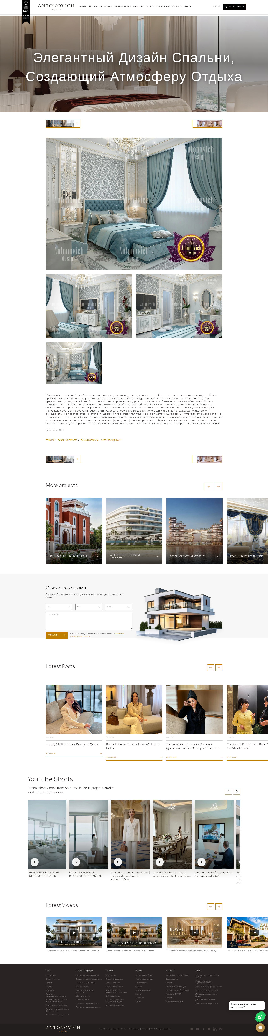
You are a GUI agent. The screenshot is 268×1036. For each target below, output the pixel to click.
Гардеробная (141, 983)
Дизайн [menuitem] (83, 6)
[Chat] (260, 1027)
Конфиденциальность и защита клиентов (57, 1001)
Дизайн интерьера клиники (88, 1007)
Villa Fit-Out (111, 975)
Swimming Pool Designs (176, 987)
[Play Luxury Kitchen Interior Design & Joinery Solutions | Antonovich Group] (172, 834)
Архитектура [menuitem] (95, 6)
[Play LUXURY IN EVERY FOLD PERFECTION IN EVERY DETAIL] (88, 834)
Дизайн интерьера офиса (87, 1003)
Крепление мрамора (115, 1005)
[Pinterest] (220, 1029)
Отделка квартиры (114, 979)
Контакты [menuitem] (186, 6)
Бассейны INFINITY (174, 994)
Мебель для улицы (144, 979)
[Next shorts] (236, 791)
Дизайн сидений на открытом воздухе (114, 1001)
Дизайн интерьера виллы (87, 975)
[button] (209, 486)
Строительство (53, 979)
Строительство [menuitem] (123, 6)
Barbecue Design (113, 996)
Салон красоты (82, 1000)
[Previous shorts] (228, 791)
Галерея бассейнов (174, 1002)
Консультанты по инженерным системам (116, 991)
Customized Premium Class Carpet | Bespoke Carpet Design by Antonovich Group (130, 876)
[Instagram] (197, 1029)
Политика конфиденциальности (56, 995)
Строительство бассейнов (177, 990)
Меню (48, 971)
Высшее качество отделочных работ (203, 982)
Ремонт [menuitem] (108, 6)
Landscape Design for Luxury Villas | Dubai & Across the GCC (213, 874)
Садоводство (172, 979)
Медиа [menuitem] (175, 6)
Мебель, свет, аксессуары (206, 990)
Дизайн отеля (82, 987)
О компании (51, 975)
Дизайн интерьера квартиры (89, 979)
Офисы (138, 987)
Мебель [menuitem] (150, 6)
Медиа (49, 987)
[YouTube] (191, 1029)
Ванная (138, 994)
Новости (49, 983)
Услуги (198, 971)
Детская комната (143, 990)
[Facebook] (203, 1029)
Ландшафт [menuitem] (139, 6)
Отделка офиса (113, 983)
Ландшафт (170, 971)
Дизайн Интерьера (84, 971)
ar (218, 6)
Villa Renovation (83, 996)
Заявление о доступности (57, 1015)
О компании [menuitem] (163, 6)
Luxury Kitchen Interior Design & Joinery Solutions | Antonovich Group (172, 874)
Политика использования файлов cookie (57, 1010)
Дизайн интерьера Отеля (206, 1003)
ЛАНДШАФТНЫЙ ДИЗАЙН (177, 975)
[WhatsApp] (260, 1016)
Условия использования (56, 1005)
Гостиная (139, 998)
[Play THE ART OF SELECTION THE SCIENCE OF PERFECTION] (47, 834)
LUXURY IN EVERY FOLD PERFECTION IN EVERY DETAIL (85, 874)
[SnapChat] (209, 1029)
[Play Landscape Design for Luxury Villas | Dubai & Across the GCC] (214, 834)
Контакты (50, 990)
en (214, 6)
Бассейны (170, 983)
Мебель (138, 971)
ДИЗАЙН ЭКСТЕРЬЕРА (86, 983)
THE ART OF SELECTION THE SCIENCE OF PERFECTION (43, 874)
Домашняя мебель (143, 975)
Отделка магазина (114, 987)
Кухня (138, 1002)
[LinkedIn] (215, 1029)
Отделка (109, 971)
